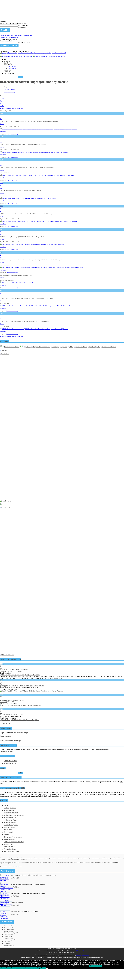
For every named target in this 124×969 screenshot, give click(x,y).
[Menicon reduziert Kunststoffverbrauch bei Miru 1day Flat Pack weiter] (6, 891)
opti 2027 (3, 702)
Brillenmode (8, 65)
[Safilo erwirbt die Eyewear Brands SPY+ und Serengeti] (5, 918)
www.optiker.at (9, 844)
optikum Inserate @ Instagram (14, 815)
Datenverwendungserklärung (9, 37)
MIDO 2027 (4, 716)
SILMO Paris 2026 (6, 687)
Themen (6, 834)
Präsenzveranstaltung (9, 92)
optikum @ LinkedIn (10, 808)
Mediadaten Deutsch (10, 761)
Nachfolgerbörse (9, 839)
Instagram (7, 70)
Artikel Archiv (8, 830)
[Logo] (16, 56)
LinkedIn (7, 72)
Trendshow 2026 (9, 73)
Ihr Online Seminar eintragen (12, 741)
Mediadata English (10, 763)
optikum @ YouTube (10, 820)
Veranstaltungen (13, 68)
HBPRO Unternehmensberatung (14, 842)
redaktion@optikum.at (16, 866)
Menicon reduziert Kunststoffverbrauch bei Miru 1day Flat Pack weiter (28, 884)
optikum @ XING (9, 810)
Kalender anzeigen (5, 723)
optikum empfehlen (10, 822)
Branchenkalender (9, 827)
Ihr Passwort (22, 27)
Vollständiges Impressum (82, 955)
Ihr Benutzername (23, 25)
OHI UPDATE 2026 (6, 671)
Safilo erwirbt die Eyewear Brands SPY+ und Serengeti (24, 911)
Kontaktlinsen (12, 66)
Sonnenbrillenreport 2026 (17, 902)
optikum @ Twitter (10, 818)
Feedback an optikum (11, 825)
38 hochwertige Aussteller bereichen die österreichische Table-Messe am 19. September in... (33, 875)
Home (6, 805)
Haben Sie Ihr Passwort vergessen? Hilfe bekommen (16, 36)
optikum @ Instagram (11, 813)
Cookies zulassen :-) (95, 966)
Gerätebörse (8, 63)
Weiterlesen (3, 131)
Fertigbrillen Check (10, 849)
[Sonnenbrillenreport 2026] (6, 905)
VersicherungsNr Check (11, 851)
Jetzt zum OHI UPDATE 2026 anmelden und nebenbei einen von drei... (28, 893)
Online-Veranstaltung (9, 89)
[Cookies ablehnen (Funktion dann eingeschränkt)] (47, 968)
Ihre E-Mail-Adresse (24, 43)
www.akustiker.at (9, 847)
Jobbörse (7, 61)
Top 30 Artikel (8, 832)
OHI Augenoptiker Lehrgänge (13, 837)
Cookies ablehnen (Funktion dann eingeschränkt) (14, 968)
